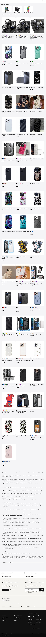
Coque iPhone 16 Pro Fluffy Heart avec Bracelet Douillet (8, 282)
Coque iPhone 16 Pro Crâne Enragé (36, 208)
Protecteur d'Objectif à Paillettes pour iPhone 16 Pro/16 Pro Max (22, 37)
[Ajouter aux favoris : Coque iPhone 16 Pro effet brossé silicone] (14, 142)
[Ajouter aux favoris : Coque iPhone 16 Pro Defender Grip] (28, 167)
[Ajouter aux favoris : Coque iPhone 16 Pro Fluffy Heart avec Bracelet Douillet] (14, 265)
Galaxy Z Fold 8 (38, 622)
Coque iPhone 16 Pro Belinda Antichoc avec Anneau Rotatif (8, 386)
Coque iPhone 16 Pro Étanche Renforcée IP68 (22, 335)
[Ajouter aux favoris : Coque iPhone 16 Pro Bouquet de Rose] (28, 191)
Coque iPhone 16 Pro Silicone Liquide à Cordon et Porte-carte (8, 412)
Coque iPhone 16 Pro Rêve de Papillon (22, 231)
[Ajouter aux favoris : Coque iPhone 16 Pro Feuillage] (43, 239)
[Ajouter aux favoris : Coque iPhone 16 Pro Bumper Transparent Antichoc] (14, 239)
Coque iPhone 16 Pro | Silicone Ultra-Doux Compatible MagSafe (9, 463)
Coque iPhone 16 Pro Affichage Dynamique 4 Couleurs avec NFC (35, 438)
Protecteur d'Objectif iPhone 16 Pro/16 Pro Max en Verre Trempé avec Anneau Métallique (36, 37)
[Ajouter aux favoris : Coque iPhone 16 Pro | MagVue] (43, 291)
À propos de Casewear (17, 615)
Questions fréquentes (5, 617)
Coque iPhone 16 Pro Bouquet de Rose (22, 208)
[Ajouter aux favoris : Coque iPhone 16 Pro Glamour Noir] (43, 118)
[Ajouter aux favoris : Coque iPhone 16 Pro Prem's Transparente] (28, 71)
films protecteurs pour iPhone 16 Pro (19, 535)
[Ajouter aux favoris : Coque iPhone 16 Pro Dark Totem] (28, 95)
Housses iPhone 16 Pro (17, 12)
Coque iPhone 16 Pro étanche (35, 410)
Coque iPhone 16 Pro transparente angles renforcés (8, 135)
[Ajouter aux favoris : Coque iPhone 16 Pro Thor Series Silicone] (43, 215)
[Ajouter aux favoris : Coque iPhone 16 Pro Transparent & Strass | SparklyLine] (28, 342)
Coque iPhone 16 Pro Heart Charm (21, 160)
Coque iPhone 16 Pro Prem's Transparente (23, 87)
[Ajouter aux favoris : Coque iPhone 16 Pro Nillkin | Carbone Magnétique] (14, 316)
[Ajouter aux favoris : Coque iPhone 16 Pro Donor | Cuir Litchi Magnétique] (43, 316)
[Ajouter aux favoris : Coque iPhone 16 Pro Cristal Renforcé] (43, 142)
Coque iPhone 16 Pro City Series (7, 63)
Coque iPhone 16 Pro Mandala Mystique (8, 231)
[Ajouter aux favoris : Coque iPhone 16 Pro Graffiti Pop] (14, 191)
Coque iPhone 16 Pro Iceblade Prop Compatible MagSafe (36, 63)
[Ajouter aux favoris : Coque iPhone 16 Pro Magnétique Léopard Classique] (28, 419)
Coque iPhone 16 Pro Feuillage (35, 256)
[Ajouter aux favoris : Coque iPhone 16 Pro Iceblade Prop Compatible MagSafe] (43, 45)
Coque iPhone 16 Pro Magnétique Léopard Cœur (8, 436)
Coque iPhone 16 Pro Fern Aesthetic (36, 111)
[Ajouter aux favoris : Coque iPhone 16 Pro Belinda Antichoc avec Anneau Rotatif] (14, 368)
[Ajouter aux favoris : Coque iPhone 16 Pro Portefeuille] (14, 291)
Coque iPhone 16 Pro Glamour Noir (36, 134)
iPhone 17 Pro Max (30, 619)
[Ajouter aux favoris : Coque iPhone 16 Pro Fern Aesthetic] (43, 95)
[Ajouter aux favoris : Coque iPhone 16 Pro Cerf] (43, 167)
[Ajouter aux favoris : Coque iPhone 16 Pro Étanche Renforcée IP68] (28, 316)
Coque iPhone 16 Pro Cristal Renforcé (36, 158)
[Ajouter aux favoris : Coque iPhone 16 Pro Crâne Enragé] (43, 191)
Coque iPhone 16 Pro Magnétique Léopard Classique (23, 436)
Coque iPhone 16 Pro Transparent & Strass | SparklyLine (23, 361)
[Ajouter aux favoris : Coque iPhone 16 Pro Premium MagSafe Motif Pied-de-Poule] (43, 368)
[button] (2, 35)
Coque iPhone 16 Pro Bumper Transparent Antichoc (8, 258)
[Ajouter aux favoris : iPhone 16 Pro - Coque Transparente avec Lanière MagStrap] (28, 265)
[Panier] (44, 1)
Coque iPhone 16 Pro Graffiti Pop (7, 208)
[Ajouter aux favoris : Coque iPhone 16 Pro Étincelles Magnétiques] (14, 342)
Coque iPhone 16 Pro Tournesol (21, 256)
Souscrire (41, 589)
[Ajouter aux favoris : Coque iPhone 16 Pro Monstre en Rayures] (14, 95)
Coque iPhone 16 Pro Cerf (34, 183)
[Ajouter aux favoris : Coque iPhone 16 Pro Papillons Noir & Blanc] (43, 71)
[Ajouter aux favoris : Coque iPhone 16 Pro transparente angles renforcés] (14, 118)
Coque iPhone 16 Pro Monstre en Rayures (8, 111)
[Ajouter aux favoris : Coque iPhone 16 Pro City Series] (14, 45)
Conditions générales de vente (35, 633)
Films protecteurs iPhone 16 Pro (28, 12)
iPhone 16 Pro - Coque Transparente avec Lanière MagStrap (23, 284)
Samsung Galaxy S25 (39, 619)
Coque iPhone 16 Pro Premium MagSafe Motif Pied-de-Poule (37, 385)
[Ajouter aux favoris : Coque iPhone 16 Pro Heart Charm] (28, 142)
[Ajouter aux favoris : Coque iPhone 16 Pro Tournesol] (28, 239)
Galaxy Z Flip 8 (30, 622)
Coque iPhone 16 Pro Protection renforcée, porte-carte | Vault (21, 412)
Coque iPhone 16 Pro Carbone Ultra (22, 134)
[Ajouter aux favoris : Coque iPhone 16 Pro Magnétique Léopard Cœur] (14, 419)
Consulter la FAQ (13, 589)
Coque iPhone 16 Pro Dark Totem (21, 111)
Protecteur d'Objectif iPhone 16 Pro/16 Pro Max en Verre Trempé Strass (8, 37)
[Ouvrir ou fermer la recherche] (40, 1)
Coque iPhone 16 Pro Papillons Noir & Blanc (36, 88)
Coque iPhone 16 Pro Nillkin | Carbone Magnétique (8, 335)
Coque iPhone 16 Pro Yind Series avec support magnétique (22, 309)
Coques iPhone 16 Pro (7, 12)
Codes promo (16, 620)
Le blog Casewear (17, 617)
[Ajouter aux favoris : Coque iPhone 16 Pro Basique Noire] (14, 71)
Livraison (3, 618)
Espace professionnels (17, 618)
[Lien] (1, 1)
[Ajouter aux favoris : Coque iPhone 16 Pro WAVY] (28, 368)
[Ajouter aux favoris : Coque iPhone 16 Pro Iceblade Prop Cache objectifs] (28, 45)
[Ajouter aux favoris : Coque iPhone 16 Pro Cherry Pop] (43, 342)
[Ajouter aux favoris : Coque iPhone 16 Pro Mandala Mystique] (14, 215)
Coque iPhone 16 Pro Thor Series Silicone (37, 232)
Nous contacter (5, 589)
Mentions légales (42, 633)
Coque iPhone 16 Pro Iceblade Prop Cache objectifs (22, 63)
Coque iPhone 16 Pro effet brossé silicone (8, 160)
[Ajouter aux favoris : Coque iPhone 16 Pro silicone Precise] (14, 167)
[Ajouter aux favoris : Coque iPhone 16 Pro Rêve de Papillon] (28, 215)
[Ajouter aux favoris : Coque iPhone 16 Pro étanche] (43, 393)
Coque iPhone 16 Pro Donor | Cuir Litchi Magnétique (36, 335)
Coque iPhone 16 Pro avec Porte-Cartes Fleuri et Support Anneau (37, 284)
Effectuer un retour (4, 620)
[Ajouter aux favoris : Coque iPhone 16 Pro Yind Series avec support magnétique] (28, 291)
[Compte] (42, 1)
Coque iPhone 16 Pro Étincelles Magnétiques (7, 361)
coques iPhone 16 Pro (17, 496)
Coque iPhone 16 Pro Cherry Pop (35, 358)
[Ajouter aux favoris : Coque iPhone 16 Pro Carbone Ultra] (28, 118)
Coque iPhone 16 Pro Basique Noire (7, 87)
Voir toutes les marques (32, 624)
